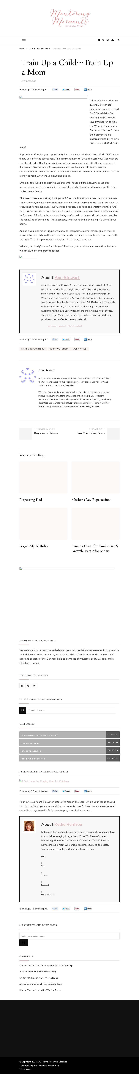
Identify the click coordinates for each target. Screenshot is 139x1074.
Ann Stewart (30, 81)
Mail (48, 326)
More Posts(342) (48, 894)
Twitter (44, 875)
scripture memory (59, 349)
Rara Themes (40, 1065)
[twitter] (34, 685)
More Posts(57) (75, 326)
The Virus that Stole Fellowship (56, 965)
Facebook (62, 326)
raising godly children (33, 349)
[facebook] (22, 685)
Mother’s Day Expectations (91, 500)
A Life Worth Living (46, 971)
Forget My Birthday (33, 546)
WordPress (24, 1069)
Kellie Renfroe (68, 824)
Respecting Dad (30, 500)
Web (54, 326)
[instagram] (28, 685)
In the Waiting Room (51, 984)
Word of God (80, 349)
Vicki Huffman (26, 971)
